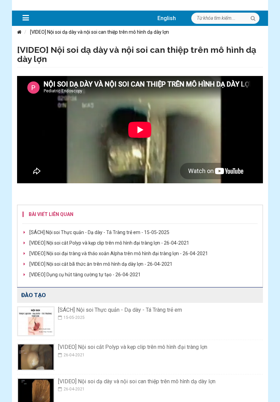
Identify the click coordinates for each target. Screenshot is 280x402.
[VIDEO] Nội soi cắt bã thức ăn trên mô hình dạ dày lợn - (100, 264)
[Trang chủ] (19, 32)
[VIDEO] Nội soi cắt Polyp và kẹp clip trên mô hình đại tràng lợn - (109, 243)
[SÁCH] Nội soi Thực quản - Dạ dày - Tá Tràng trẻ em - (99, 232)
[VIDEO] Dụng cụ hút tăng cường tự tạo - (85, 274)
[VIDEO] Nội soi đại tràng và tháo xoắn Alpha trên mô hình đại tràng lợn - (118, 253)
